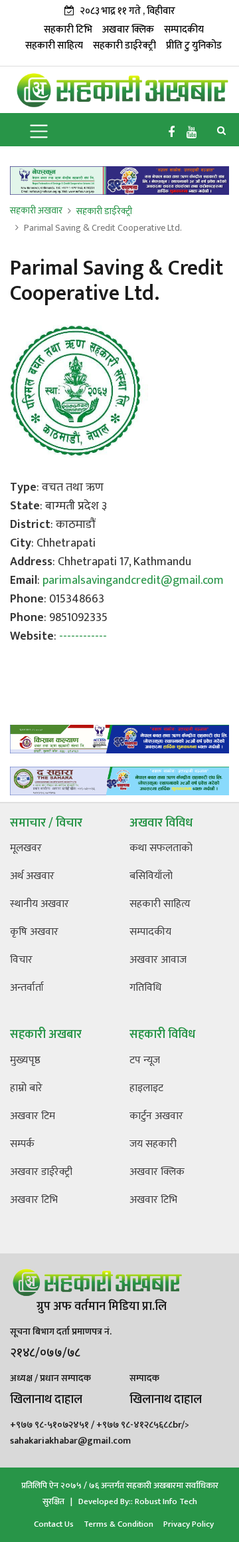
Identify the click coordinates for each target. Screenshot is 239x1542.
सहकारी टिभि (68, 29)
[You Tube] (192, 133)
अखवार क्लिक (128, 29)
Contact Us (54, 1524)
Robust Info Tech (166, 1501)
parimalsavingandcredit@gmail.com (133, 580)
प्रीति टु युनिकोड (194, 45)
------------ (83, 636)
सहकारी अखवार (36, 210)
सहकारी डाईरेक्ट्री (124, 45)
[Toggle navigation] (38, 130)
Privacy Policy (188, 1524)
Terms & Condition (118, 1524)
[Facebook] (171, 133)
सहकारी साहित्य (54, 45)
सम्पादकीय (184, 29)
